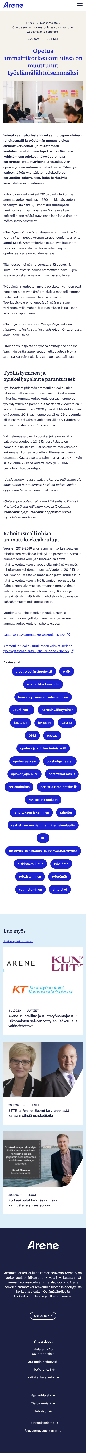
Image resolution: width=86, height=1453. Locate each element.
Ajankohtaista (49, 23)
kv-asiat (44, 722)
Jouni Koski (22, 710)
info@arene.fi (41, 1369)
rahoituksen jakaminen (31, 812)
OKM (32, 735)
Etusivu (30, 23)
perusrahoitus (19, 787)
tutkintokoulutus (30, 864)
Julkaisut (41, 1411)
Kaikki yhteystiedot (41, 1377)
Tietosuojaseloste (41, 1423)
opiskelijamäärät (60, 761)
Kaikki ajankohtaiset (18, 941)
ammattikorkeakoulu (43, 684)
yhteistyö (60, 889)
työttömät (59, 876)
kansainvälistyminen (57, 710)
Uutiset (52, 39)
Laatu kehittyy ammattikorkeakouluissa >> (36, 634)
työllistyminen (30, 876)
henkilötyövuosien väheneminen (43, 697)
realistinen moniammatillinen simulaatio (43, 825)
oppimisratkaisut (62, 774)
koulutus (20, 722)
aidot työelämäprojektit (34, 671)
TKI (43, 838)
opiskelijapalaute (24, 774)
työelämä (61, 864)
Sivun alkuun (41, 1316)
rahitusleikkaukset (43, 800)
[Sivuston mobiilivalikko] (79, 5)
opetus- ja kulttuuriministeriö (43, 748)
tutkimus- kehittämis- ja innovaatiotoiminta (43, 851)
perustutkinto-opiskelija (59, 787)
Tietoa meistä (41, 1403)
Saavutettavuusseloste (41, 1430)
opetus (52, 735)
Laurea (67, 722)
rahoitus (66, 812)
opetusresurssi (24, 761)
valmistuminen (30, 889)
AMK (66, 671)
